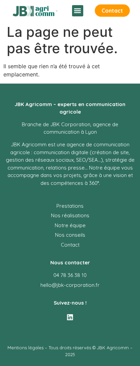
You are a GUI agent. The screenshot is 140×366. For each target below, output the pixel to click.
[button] (77, 10)
